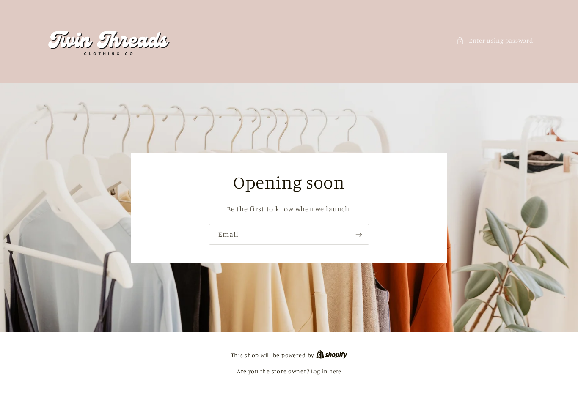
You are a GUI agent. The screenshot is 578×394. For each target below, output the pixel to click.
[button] (494, 40)
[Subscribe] (359, 234)
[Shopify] (331, 355)
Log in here (326, 371)
